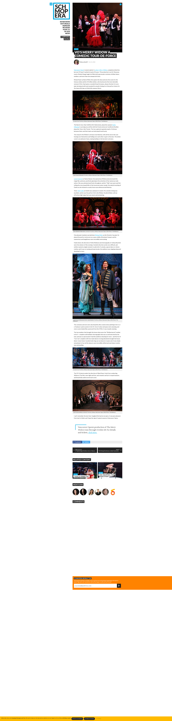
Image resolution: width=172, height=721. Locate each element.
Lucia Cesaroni (78, 179)
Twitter (86, 442)
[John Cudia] (105, 492)
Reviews (66, 27)
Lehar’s (101, 70)
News (67, 33)
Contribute (89, 718)
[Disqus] (97, 520)
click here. (92, 432)
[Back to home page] (61, 11)
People (67, 39)
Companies (65, 37)
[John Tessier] (98, 492)
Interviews (65, 22)
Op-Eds (67, 31)
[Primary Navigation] (51, 4)
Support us (77, 718)
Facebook (78, 442)
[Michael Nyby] (83, 492)
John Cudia (81, 191)
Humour (66, 26)
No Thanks (98, 718)
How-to (66, 29)
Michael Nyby (99, 235)
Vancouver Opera (79, 70)
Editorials (65, 24)
